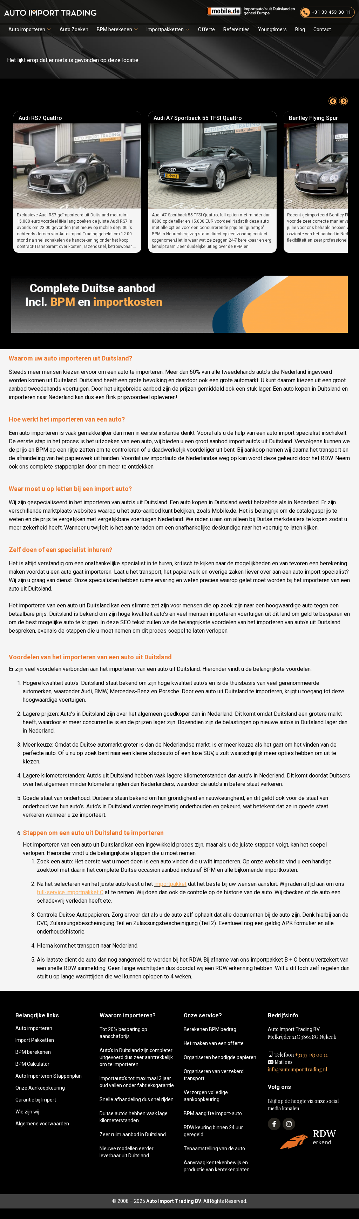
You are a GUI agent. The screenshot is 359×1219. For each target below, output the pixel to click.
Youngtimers (272, 29)
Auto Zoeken (74, 29)
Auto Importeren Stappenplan (48, 1076)
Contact (322, 29)
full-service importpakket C (70, 892)
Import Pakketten (34, 1040)
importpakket (170, 884)
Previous (332, 101)
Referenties (236, 29)
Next (343, 101)
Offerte (206, 29)
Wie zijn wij (27, 1111)
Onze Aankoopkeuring (40, 1088)
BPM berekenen (114, 29)
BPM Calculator (32, 1064)
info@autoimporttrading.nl (297, 1069)
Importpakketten (165, 29)
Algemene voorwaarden (42, 1123)
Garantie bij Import (35, 1100)
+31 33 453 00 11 (311, 1054)
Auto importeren (26, 29)
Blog (300, 29)
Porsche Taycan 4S (314, 118)
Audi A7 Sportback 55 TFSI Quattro (63, 118)
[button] (29, 29)
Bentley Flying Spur (178, 118)
